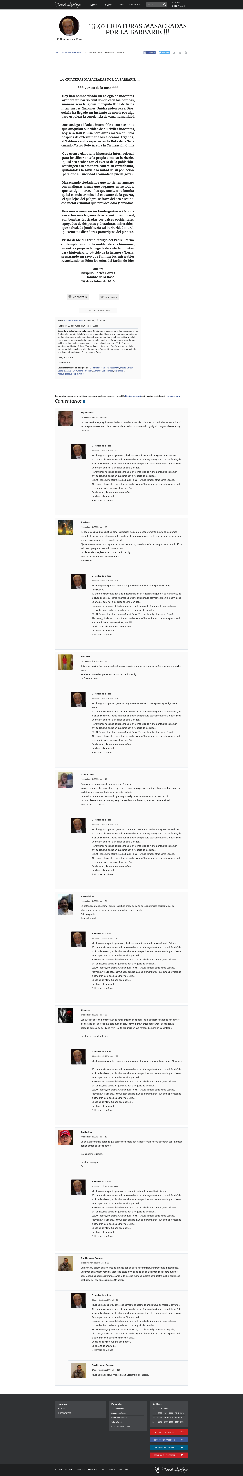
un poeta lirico (87, 413)
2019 (177, 1413)
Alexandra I (119, 371)
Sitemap (58, 1469)
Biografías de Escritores (120, 1426)
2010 (160, 1422)
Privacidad (92, 1469)
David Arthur (86, 1132)
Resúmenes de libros (119, 1417)
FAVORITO (111, 297)
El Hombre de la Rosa (71, 53)
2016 (160, 1417)
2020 (171, 1413)
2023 (155, 1413)
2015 (166, 1417)
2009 (166, 1422)
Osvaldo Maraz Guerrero (92, 1258)
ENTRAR (177, 3)
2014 (171, 1417)
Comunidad (135, 5)
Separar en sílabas (118, 1413)
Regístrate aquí (133, 396)
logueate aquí (173, 396)
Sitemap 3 (81, 1469)
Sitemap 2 (69, 1469)
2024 (166, 1409)
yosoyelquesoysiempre (68, 374)
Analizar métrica (117, 1409)
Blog (121, 5)
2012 (182, 1417)
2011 (155, 1422)
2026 (155, 1409)
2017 (155, 1417)
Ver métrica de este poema (97, 310)
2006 (182, 1422)
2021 (166, 1413)
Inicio (57, 53)
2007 (177, 1422)
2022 (160, 1413)
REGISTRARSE (179, 6)
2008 (171, 1422)
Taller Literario (117, 1422)
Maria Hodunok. (85, 371)
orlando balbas (87, 896)
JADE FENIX (71, 371)
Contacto (111, 1469)
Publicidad (123, 1469)
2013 (177, 1417)
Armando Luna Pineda (103, 371)
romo (81, 374)
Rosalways (114, 368)
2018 (182, 1413)
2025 (160, 1409)
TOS (102, 1469)
